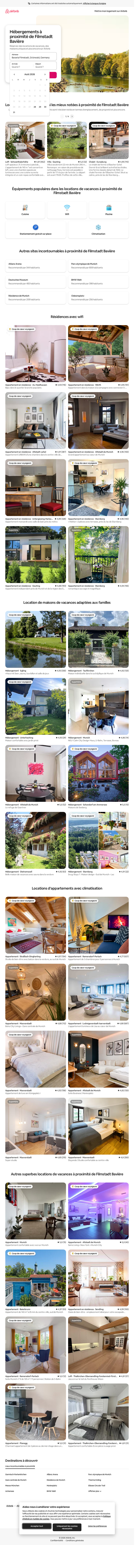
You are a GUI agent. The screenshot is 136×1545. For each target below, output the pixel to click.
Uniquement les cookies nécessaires (67, 1527)
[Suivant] (72, 116)
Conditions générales (75, 1540)
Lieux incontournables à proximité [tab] (20, 1466)
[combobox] (33, 57)
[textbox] (21, 66)
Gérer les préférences (97, 1526)
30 (45, 107)
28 (35, 107)
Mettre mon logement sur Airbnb (111, 11)
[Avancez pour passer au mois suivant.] (45, 74)
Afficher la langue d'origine (94, 3)
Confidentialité (56, 1540)
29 (40, 107)
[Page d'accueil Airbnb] (12, 11)
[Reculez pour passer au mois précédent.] (14, 74)
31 (14, 112)
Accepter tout (37, 1526)
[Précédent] (62, 116)
